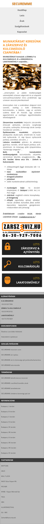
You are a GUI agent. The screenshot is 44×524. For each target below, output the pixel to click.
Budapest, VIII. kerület (8, 432)
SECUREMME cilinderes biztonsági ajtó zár (15, 394)
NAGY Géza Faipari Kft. (9, 481)
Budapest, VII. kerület (8, 427)
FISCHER (4, 487)
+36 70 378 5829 (7, 319)
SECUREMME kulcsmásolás (10, 365)
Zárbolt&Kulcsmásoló (8, 518)
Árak (22, 21)
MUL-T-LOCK (5, 476)
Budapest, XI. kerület (8, 437)
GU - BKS (4, 512)
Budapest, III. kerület (8, 412)
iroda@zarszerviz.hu (27, 217)
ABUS (3, 471)
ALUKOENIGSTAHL (7, 507)
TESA (3, 497)
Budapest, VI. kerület (8, 422)
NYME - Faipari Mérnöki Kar (10, 492)
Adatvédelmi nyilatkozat (9, 337)
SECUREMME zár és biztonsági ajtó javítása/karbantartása (21, 360)
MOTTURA (4, 466)
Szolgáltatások (22, 26)
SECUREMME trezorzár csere (11, 350)
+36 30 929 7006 (7, 304)
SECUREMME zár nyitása (9, 355)
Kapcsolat (22, 31)
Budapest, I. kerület (7, 406)
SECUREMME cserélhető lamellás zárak (14, 383)
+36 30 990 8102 (7, 311)
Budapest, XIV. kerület (8, 448)
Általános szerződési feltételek (11, 332)
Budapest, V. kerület (8, 417)
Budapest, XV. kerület (8, 453)
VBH (2, 502)
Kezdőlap (22, 10)
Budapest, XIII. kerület (8, 443)
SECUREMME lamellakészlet (10, 388)
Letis (22, 15)
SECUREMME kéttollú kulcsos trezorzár (14, 378)
